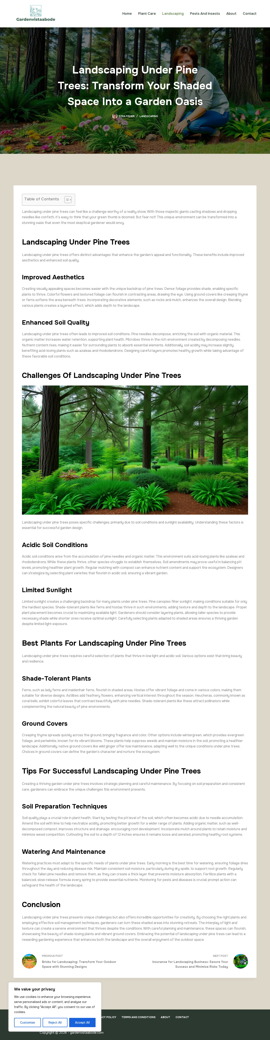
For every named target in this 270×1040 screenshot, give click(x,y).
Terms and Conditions (138, 1017)
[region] (54, 1007)
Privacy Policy (105, 1017)
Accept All (82, 1022)
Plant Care (147, 13)
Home (127, 13)
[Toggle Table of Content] (66, 199)
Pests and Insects (205, 13)
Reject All (55, 1022)
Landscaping (173, 13)
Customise (27, 1022)
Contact (249, 13)
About (231, 13)
